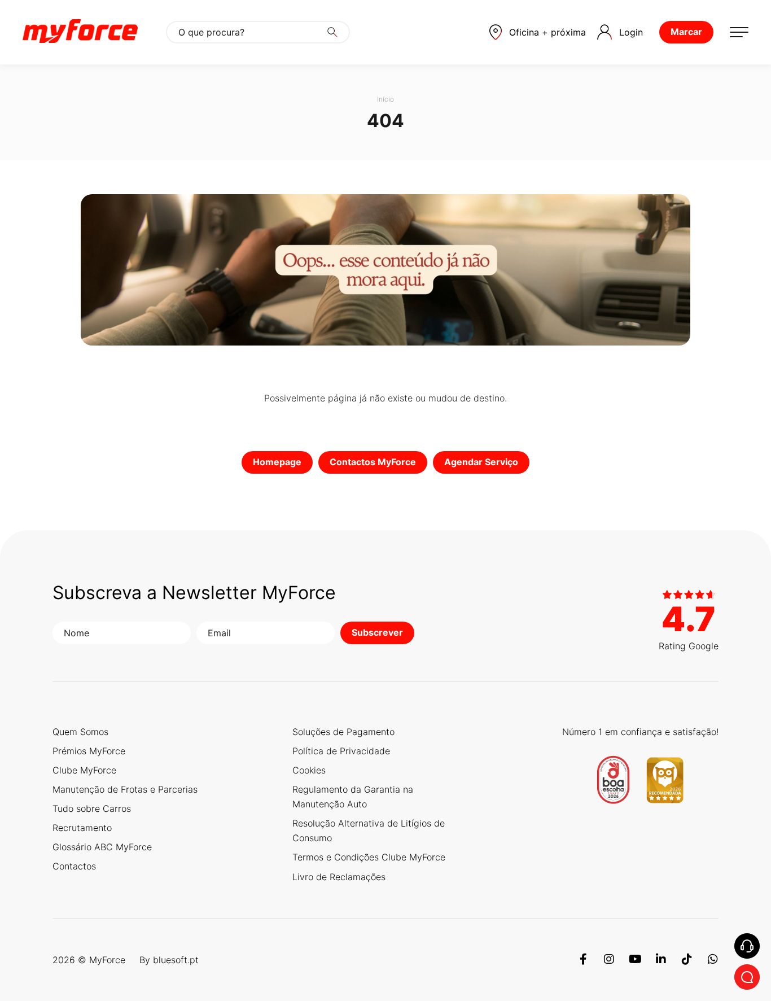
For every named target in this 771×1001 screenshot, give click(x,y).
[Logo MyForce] (80, 32)
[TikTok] (687, 959)
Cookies (309, 770)
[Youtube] (635, 959)
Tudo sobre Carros (91, 808)
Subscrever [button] (377, 632)
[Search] (332, 32)
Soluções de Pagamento (343, 731)
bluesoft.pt (176, 959)
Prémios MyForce (88, 751)
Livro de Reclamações (339, 876)
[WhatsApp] (713, 959)
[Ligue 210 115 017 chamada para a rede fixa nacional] (747, 946)
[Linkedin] (661, 959)
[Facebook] (583, 959)
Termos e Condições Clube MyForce (368, 857)
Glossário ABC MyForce (102, 847)
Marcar (686, 31)
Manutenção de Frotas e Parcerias (125, 789)
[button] (537, 32)
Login (631, 32)
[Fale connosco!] (747, 977)
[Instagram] (609, 959)
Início (385, 99)
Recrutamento (82, 827)
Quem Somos (80, 731)
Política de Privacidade (341, 751)
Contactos (74, 866)
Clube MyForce (84, 770)
